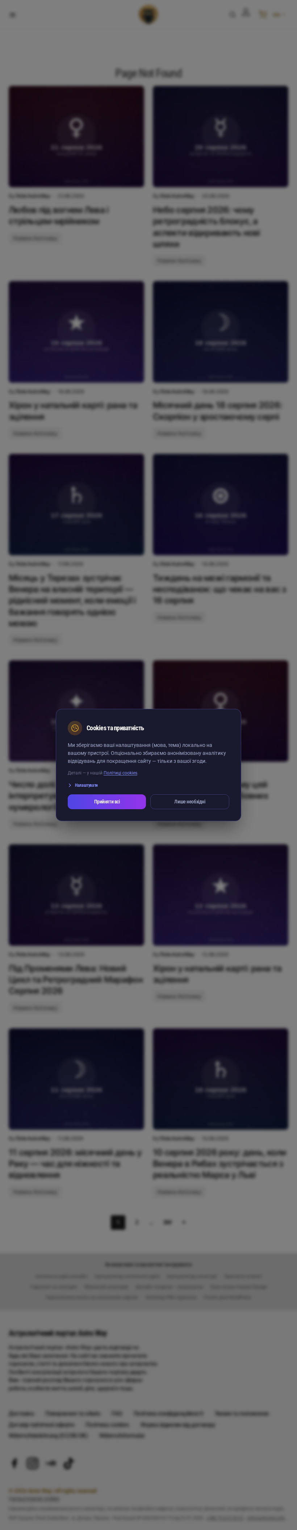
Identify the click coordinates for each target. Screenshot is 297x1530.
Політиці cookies (120, 773)
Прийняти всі (107, 801)
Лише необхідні (189, 801)
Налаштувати (86, 785)
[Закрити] (220, 728)
